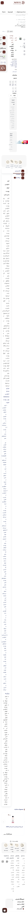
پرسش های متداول (23, 868)
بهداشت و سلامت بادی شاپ (11, 39)
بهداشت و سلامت (21, 19)
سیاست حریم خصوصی (23, 875)
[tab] (19, 170)
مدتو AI (3, 12)
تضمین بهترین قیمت (12, 875)
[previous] (24, 821)
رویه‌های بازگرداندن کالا (17, 877)
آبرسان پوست (22, 22)
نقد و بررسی (18, 171)
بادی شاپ (15, 71)
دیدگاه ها (18, 177)
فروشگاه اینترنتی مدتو (20, 15)
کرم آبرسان (23, 24)
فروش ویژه (10, 12)
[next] (3, 821)
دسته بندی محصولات (21, 12)
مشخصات (18, 174)
